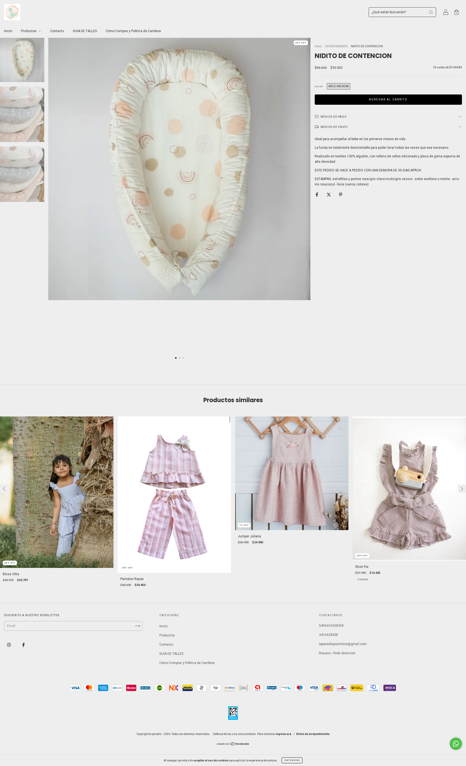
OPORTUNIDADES (336, 46)
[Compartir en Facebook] (317, 194)
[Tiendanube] (233, 744)
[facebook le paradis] (23, 645)
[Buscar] (431, 12)
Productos (29, 31)
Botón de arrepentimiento (313, 734)
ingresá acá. (284, 734)
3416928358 (328, 635)
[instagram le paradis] (9, 645)
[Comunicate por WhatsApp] (456, 744)
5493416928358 (331, 626)
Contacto (57, 31)
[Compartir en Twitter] (329, 194)
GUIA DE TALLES (85, 31)
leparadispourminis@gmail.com (343, 644)
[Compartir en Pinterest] (340, 194)
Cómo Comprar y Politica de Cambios (133, 31)
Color (319, 86)
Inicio (8, 31)
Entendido (292, 760)
